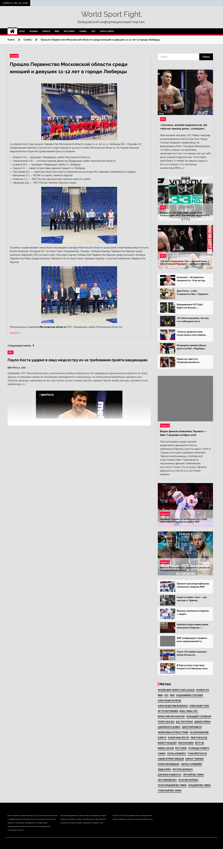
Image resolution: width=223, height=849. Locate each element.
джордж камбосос (170, 775)
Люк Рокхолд (198, 737)
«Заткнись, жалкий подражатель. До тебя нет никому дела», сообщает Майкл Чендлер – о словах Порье (183, 127)
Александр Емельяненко (173, 706)
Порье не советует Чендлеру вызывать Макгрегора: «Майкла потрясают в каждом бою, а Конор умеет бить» (192, 361)
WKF (172, 695)
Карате (46, 31)
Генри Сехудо (166, 722)
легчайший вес (167, 780)
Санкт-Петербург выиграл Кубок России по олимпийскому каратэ (192, 654)
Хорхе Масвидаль (168, 764)
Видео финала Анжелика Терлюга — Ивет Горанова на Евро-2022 (183, 433)
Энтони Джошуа (182, 769)
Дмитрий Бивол (192, 727)
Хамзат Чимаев (194, 759)
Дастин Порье (184, 722)
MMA (160, 695)
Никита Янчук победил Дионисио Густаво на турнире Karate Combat (185, 568)
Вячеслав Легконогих (171, 716)
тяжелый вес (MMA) (169, 790)
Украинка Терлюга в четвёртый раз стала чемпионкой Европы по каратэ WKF (183, 520)
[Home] (12, 31)
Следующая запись (19, 345)
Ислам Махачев (199, 732)
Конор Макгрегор (178, 737)
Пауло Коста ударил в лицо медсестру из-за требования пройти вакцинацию (78, 360)
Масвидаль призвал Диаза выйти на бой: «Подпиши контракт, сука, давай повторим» (191, 347)
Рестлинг (69, 31)
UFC (93, 31)
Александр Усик (199, 706)
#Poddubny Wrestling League (176, 690)
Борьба (34, 31)
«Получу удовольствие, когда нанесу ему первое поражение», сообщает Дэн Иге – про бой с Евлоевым (193, 334)
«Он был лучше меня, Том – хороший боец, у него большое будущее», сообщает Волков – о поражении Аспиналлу (184, 262)
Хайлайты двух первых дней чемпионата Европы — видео (192, 626)
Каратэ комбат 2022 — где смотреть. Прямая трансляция (192, 599)
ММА (57, 31)
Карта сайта (107, 31)
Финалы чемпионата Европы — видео (193, 612)
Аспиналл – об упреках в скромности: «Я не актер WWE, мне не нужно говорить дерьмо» (191, 279)
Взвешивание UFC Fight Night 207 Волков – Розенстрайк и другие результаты (190, 306)
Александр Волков (169, 700)
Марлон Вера (186, 743)
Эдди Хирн (164, 769)
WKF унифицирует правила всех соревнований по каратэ (192, 640)
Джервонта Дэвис (169, 727)
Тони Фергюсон (197, 753)
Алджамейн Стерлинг (189, 695)
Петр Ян (199, 743)
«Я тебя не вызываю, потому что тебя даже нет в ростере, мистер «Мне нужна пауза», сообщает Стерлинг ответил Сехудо (193, 320)
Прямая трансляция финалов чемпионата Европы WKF (193, 585)
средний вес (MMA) (199, 785)
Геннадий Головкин (198, 716)
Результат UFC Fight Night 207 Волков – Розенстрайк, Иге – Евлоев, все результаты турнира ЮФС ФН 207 (184, 214)
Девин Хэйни (202, 722)
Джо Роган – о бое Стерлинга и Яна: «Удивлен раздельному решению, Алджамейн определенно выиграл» (192, 293)
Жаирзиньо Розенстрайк (173, 732)
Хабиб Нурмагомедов (171, 759)
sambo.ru (15, 332)
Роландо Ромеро (198, 748)
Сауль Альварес (176, 753)
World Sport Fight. (111, 14)
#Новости (202, 690)
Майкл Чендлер (167, 743)
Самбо (83, 31)
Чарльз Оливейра (191, 764)
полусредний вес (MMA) (172, 785)
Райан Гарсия (166, 748)
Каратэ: (162, 737)
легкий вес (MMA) (193, 775)
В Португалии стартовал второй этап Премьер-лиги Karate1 (192, 667)
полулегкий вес (188, 780)
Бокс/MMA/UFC (188, 711)
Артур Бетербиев (168, 711)
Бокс (22, 31)
